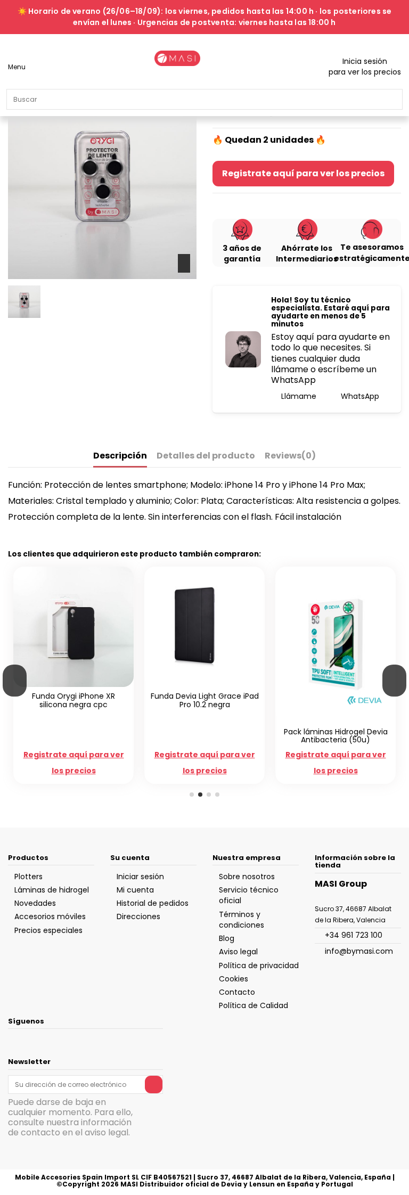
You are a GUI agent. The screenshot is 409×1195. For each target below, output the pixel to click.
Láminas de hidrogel (51, 890)
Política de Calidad (253, 1005)
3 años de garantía (242, 253)
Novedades (35, 903)
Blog (226, 938)
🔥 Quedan (236, 140)
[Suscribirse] (153, 1084)
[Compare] (67, 683)
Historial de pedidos (153, 903)
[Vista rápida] (79, 683)
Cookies (233, 978)
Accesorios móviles (50, 916)
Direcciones (138, 916)
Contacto (237, 992)
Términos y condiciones (241, 919)
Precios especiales (48, 930)
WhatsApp (359, 396)
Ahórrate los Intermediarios (307, 253)
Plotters (28, 876)
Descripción (120, 456)
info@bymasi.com (359, 951)
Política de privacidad (259, 965)
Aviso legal (238, 951)
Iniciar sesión (140, 876)
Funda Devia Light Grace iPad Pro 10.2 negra (205, 700)
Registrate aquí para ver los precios (303, 173)
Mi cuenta (135, 890)
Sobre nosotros (247, 876)
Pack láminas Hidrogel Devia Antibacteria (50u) (336, 735)
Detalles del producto (206, 456)
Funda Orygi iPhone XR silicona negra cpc (73, 700)
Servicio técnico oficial (249, 895)
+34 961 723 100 (353, 935)
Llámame (297, 396)
